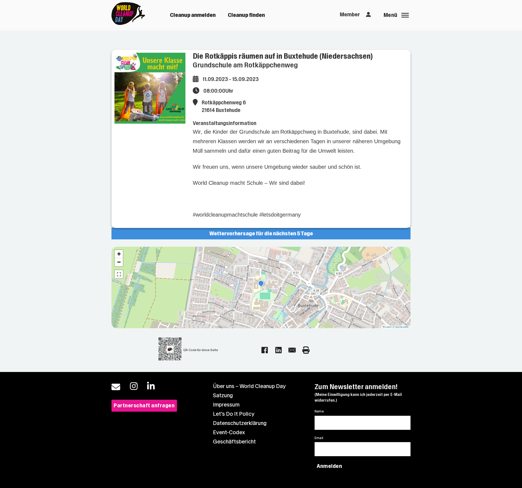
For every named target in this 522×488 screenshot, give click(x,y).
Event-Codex (229, 432)
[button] (261, 284)
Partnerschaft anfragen (144, 405)
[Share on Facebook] (264, 350)
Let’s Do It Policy (233, 414)
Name (319, 411)
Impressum (226, 405)
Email (319, 438)
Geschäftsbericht (234, 442)
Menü (390, 15)
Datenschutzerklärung (240, 423)
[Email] (292, 350)
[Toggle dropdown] (368, 14)
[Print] (306, 350)
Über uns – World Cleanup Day (249, 386)
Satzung (223, 395)
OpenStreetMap (402, 326)
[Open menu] (405, 15)
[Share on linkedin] (278, 350)
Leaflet (388, 326)
